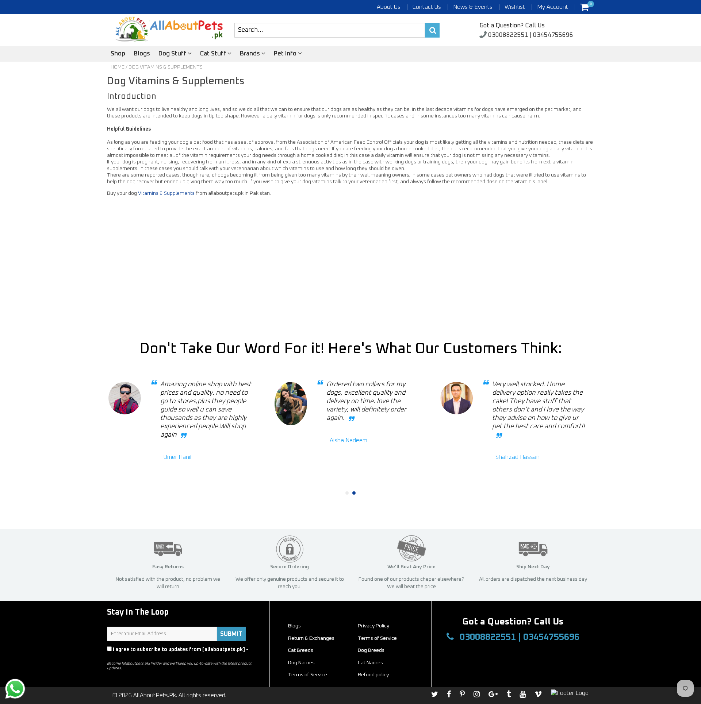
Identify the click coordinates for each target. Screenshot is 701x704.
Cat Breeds (300, 650)
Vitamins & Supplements (166, 193)
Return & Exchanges (311, 638)
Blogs (142, 54)
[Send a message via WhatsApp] (15, 688)
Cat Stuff (213, 54)
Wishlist (515, 7)
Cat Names (370, 662)
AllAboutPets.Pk (154, 695)
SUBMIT (231, 634)
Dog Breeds (371, 650)
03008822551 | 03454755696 (530, 35)
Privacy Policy (124, 656)
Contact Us (427, 7)
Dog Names (301, 662)
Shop (118, 54)
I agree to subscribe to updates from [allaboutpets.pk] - (177, 653)
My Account (552, 7)
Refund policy (373, 674)
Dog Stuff (173, 54)
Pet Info (286, 54)
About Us (389, 7)
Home (118, 67)
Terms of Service (377, 638)
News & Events (473, 7)
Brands (250, 54)
